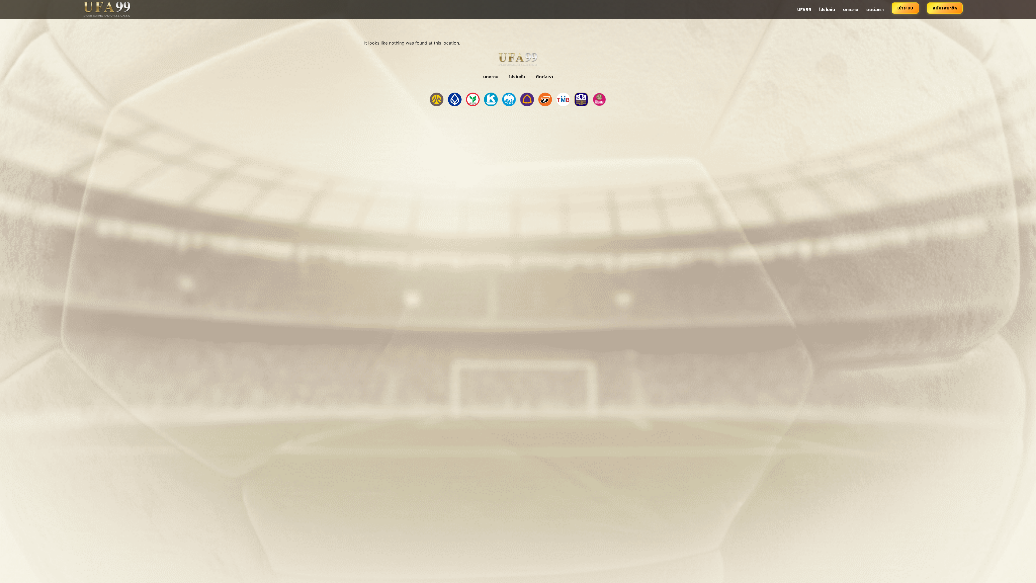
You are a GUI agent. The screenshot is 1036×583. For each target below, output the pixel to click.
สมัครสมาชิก (945, 8)
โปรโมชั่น (827, 9)
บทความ (850, 9)
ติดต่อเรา (875, 9)
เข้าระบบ (905, 8)
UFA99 (804, 9)
